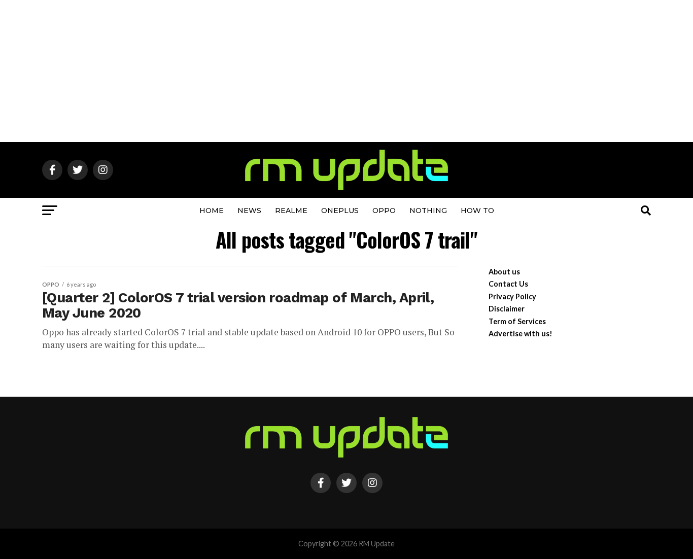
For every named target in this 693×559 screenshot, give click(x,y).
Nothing (428, 210)
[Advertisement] (346, 71)
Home (211, 210)
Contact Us (508, 284)
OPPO (384, 210)
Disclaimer (507, 308)
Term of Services (517, 321)
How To (477, 210)
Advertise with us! (520, 333)
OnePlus (340, 210)
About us (504, 271)
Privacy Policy (512, 296)
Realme (291, 210)
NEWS (249, 210)
